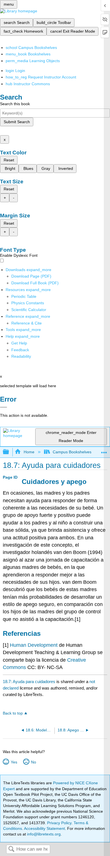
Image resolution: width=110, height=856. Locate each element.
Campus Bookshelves (72, 452)
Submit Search (17, 122)
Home (29, 452)
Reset (9, 160)
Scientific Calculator (28, 309)
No (33, 762)
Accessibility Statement (44, 828)
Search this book (15, 104)
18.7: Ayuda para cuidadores (29, 681)
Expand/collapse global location (104, 450)
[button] (20, 350)
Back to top (13, 713)
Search (11, 849)
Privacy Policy (59, 823)
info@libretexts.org (43, 834)
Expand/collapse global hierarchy (9, 452)
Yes (14, 762)
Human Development (34, 645)
